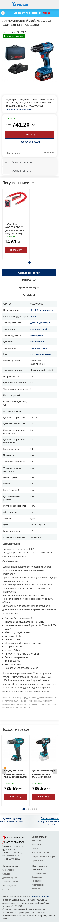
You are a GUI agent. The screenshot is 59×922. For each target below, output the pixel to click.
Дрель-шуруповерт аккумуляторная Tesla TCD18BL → (48, 821)
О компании (8, 870)
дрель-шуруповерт (40, 322)
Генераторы (37, 881)
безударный (36, 335)
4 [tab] (35, 809)
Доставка (36, 844)
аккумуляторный (38, 329)
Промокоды (37, 860)
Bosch (33, 316)
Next (55, 772)
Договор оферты (10, 878)
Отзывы (6, 874)
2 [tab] (27, 809)
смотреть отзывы (40, 896)
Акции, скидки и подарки (43, 856)
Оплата (35, 848)
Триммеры (37, 877)
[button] (5, 4)
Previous (3, 772)
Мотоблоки (37, 889)
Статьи (5, 889)
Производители (9, 885)
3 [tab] (31, 809)
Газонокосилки (39, 873)
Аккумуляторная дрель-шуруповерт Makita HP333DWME (15, 773)
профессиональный (40, 354)
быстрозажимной (39, 348)
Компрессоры (38, 885)
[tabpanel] (29, 61)
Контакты (36, 840)
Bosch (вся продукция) (42, 310)
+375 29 (14, 842)
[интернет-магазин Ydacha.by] (20, 5)
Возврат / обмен (10, 881)
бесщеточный (37, 341)
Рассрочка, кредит (29, 141)
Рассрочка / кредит (41, 852)
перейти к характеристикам (19, 109)
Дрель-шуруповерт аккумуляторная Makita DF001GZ (43, 773)
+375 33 (14, 837)
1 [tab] (29, 262)
